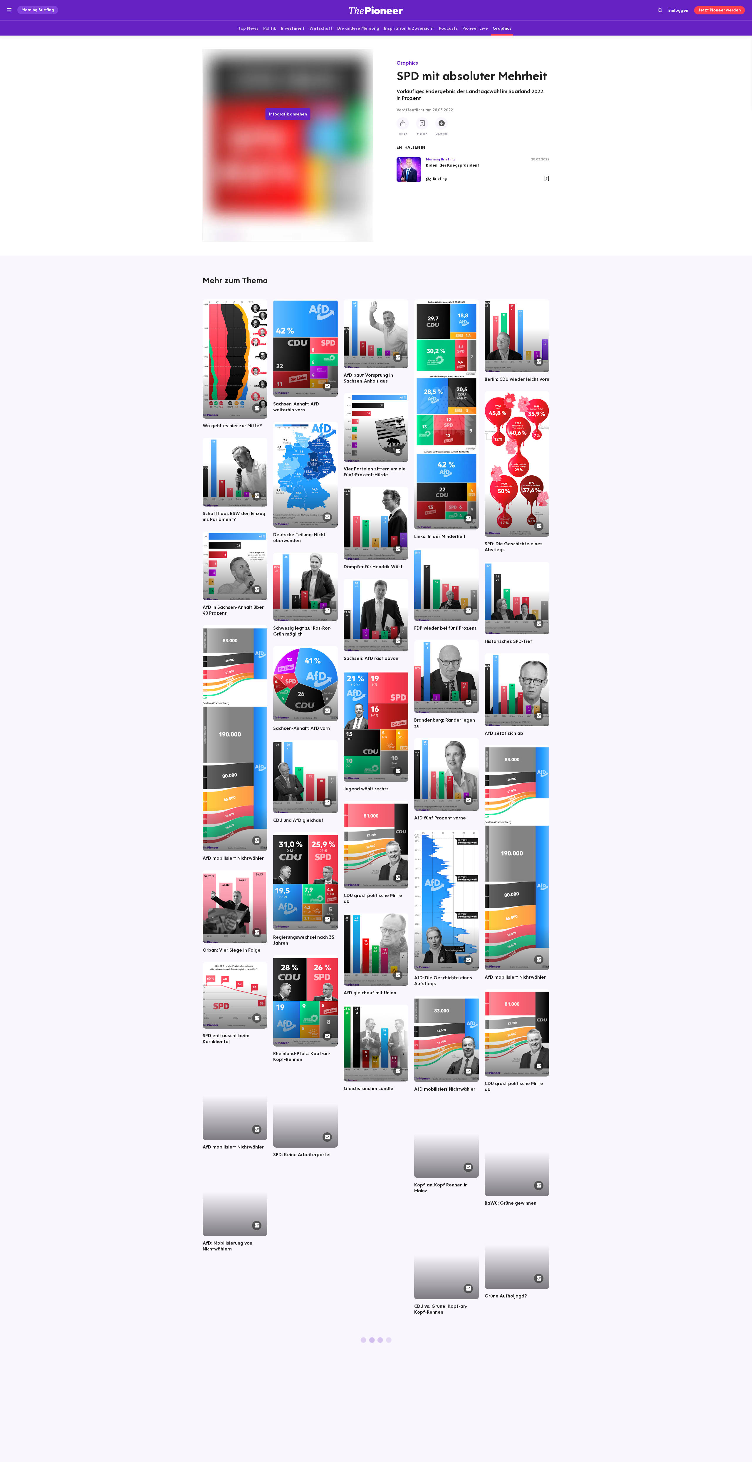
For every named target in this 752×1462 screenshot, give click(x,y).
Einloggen (678, 10)
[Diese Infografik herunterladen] (441, 124)
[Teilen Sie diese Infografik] (403, 124)
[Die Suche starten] (659, 10)
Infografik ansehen (288, 114)
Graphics (407, 62)
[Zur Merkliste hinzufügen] (422, 124)
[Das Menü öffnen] (9, 10)
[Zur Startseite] (376, 10)
